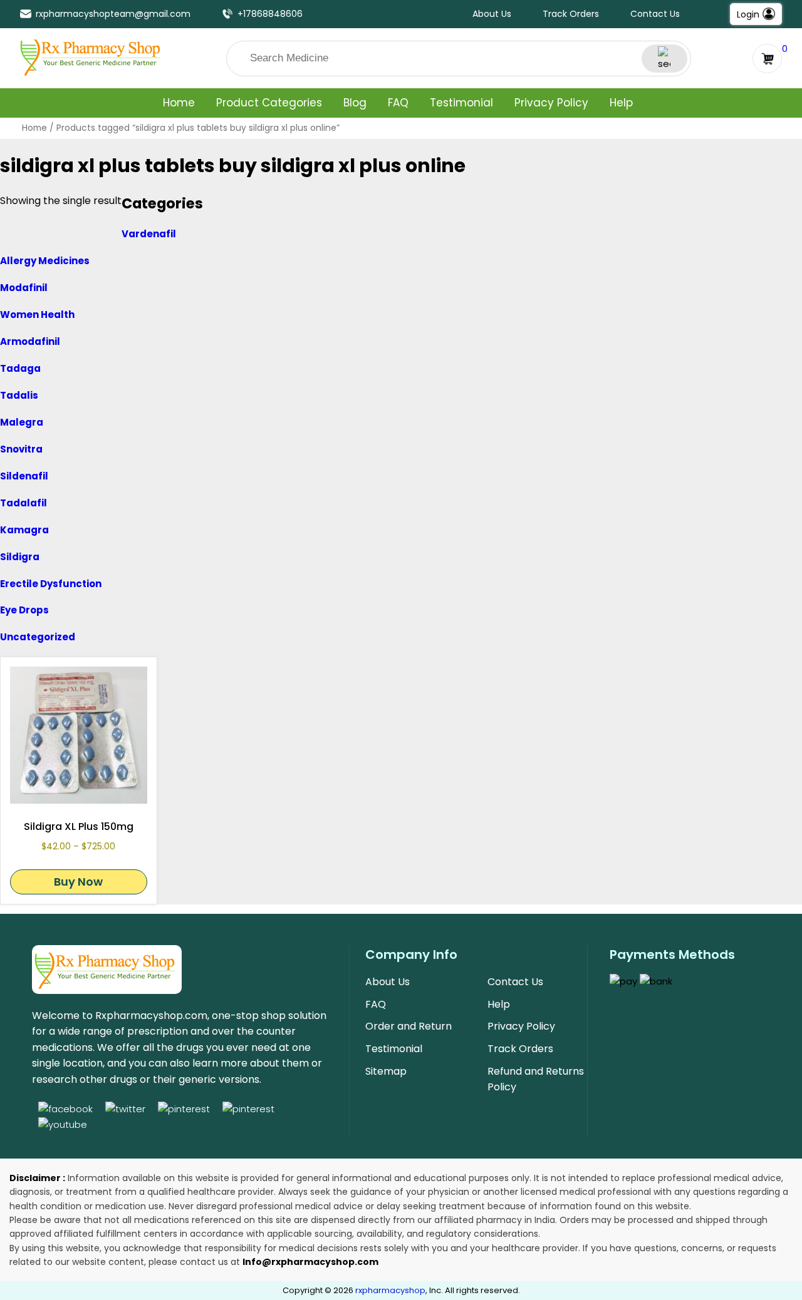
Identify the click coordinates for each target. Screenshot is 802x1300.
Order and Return (408, 1026)
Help (621, 102)
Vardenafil (149, 233)
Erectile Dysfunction (51, 583)
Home (179, 102)
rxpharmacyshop (390, 1290)
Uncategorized (37, 636)
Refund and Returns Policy (535, 1079)
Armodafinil (30, 341)
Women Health (37, 314)
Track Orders (571, 14)
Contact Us (655, 14)
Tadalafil (23, 502)
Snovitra (21, 449)
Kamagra (24, 529)
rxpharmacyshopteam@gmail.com (113, 14)
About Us (491, 14)
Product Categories (269, 102)
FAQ (398, 102)
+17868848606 (270, 14)
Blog (355, 102)
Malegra (21, 422)
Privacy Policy (551, 102)
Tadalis (19, 395)
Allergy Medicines (45, 260)
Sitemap (386, 1071)
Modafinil (24, 287)
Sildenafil (24, 476)
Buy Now (78, 881)
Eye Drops (24, 610)
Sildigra (19, 556)
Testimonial (461, 102)
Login (748, 14)
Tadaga (20, 368)
